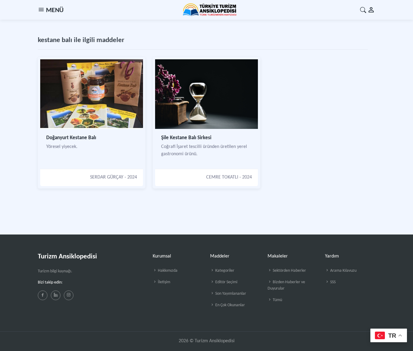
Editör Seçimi (225, 282)
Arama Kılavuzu (342, 270)
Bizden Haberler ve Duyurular (286, 285)
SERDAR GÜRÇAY (106, 177)
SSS (332, 282)
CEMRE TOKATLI (222, 177)
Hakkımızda (167, 270)
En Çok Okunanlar (229, 305)
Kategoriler (224, 270)
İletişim (163, 282)
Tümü (277, 300)
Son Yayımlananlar (230, 293)
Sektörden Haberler (289, 270)
